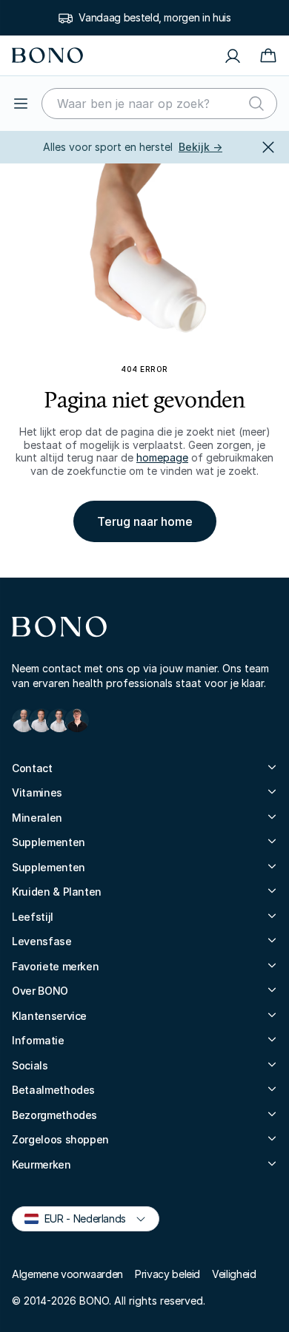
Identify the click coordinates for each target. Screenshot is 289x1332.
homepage (162, 457)
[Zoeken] (256, 103)
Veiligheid (234, 1274)
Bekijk (200, 147)
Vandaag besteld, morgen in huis (154, 17)
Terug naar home (145, 521)
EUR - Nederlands (79, 1218)
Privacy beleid (167, 1274)
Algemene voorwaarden (67, 1274)
